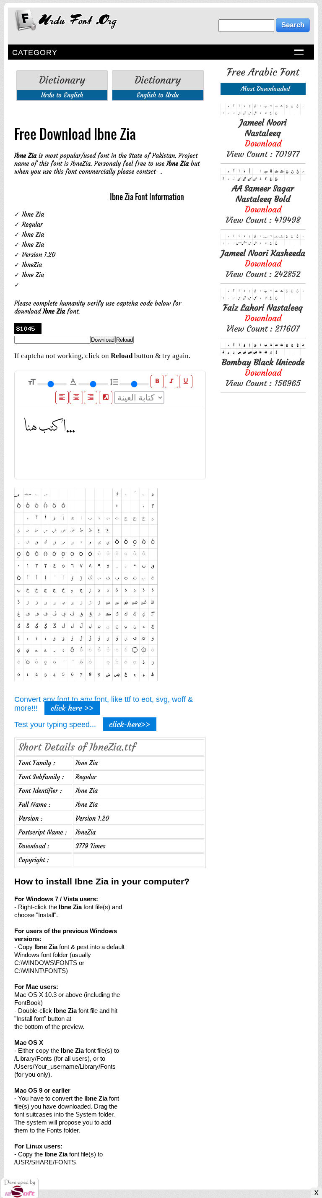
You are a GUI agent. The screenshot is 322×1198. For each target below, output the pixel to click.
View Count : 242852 (263, 263)
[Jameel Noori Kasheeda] (263, 244)
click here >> (72, 708)
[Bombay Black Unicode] (263, 353)
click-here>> (129, 724)
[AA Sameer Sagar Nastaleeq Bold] (263, 179)
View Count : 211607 (263, 318)
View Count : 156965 (263, 372)
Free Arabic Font (263, 72)
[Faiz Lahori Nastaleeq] (263, 298)
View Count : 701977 (262, 138)
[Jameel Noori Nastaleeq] (263, 113)
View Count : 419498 (263, 204)
